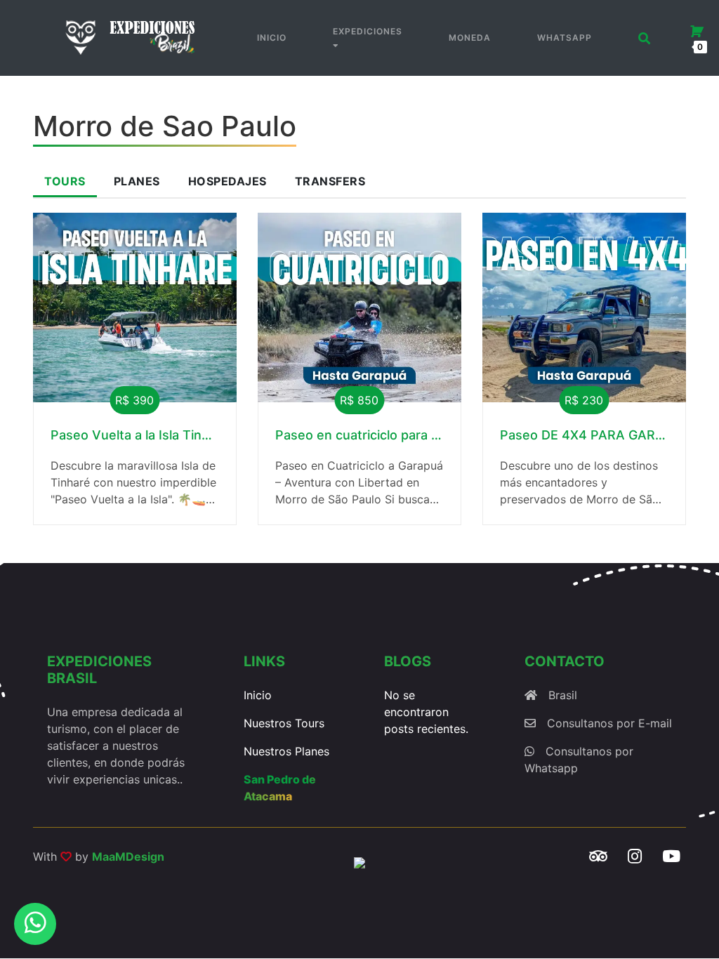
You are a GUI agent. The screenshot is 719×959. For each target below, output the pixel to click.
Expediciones (367, 31)
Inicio (271, 37)
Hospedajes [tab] (227, 181)
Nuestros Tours (284, 723)
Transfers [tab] (330, 181)
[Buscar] (645, 38)
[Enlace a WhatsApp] (35, 924)
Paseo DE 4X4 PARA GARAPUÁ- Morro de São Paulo (584, 435)
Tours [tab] (65, 181)
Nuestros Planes (286, 751)
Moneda (470, 37)
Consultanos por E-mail (609, 723)
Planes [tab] (137, 181)
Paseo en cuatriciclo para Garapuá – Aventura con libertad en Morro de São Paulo (359, 435)
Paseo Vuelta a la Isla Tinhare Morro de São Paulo (135, 435)
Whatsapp (564, 37)
